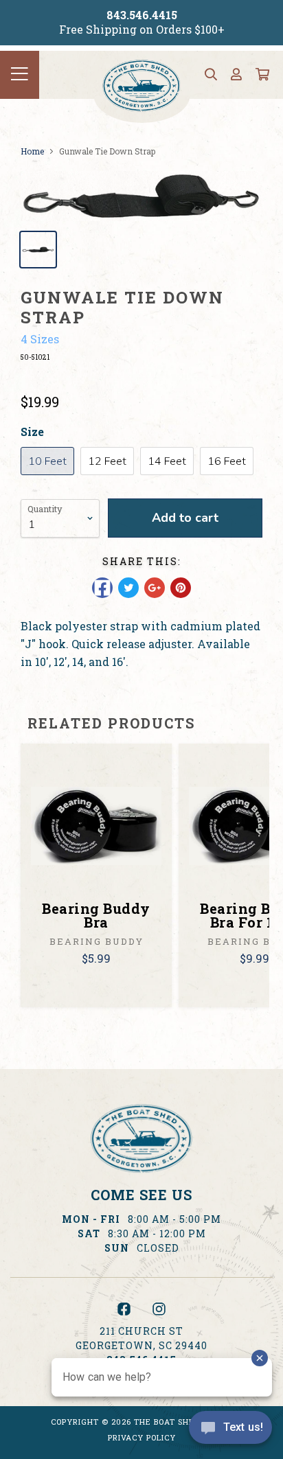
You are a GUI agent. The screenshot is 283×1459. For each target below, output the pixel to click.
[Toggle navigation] (19, 75)
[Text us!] (230, 1431)
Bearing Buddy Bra (96, 915)
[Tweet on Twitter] (128, 587)
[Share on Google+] (154, 587)
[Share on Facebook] (102, 587)
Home (32, 151)
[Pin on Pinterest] (180, 587)
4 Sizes (40, 339)
